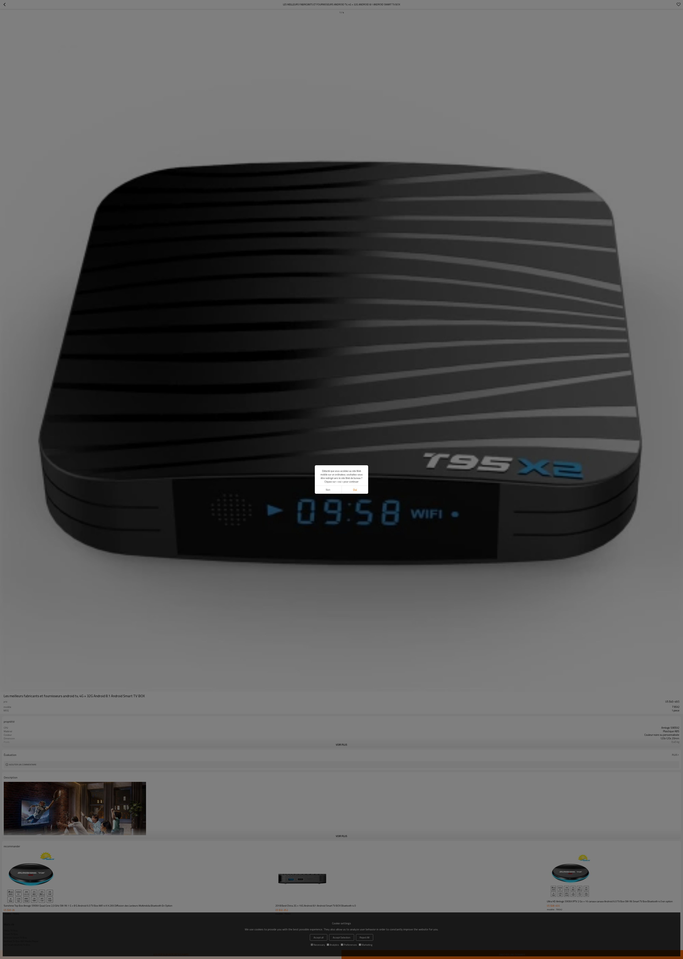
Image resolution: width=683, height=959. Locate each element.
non (328, 490)
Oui (355, 490)
